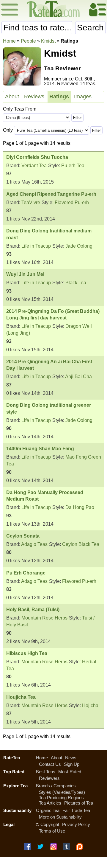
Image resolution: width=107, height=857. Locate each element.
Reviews (34, 97)
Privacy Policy (76, 824)
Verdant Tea (34, 165)
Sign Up (71, 764)
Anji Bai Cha (78, 376)
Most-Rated (69, 771)
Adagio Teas (34, 544)
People (28, 41)
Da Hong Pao (79, 507)
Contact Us (50, 764)
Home (9, 41)
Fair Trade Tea (76, 810)
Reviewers (49, 778)
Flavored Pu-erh (72, 202)
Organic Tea (47, 810)
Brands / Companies (56, 785)
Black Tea (75, 282)
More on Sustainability (60, 816)
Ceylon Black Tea (80, 544)
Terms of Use (52, 830)
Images (83, 97)
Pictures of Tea (78, 802)
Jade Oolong (78, 246)
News (70, 757)
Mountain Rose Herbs (44, 617)
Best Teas (45, 771)
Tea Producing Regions (61, 797)
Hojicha (90, 705)
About (12, 97)
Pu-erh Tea (72, 165)
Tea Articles (50, 802)
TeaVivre (30, 202)
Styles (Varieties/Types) (62, 792)
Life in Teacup (36, 246)
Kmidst (48, 41)
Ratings (59, 97)
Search (90, 27)
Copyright (49, 824)
